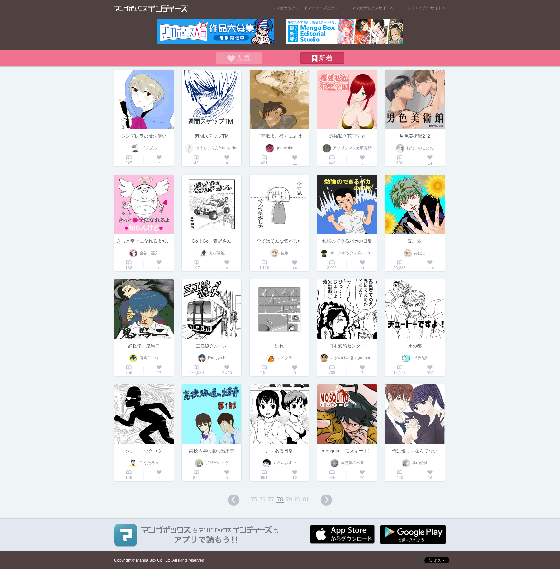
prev (233, 500)
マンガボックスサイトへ (372, 8)
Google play (413, 534)
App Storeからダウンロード (342, 534)
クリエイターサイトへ (426, 8)
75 (254, 499)
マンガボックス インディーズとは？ (305, 8)
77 (271, 499)
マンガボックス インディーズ (151, 8)
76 (262, 499)
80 (297, 499)
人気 (244, 58)
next (326, 500)
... (247, 499)
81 (306, 499)
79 (289, 499)
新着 (326, 58)
